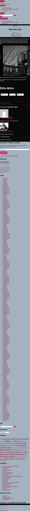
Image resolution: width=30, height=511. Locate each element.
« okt (1, 172)
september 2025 (6, 192)
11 (0, 167)
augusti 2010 (5, 419)
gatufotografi (5, 447)
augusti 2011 (5, 404)
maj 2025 (5, 197)
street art (21, 452)
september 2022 (6, 237)
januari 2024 (5, 217)
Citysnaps (5, 468)
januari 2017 (5, 322)
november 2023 (6, 219)
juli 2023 (5, 224)
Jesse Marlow (6, 475)
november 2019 (6, 280)
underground (3, 460)
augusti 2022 (5, 238)
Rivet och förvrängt (7, 8)
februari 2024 (6, 216)
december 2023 (6, 218)
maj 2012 (5, 392)
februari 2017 (6, 321)
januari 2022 (5, 247)
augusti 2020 (5, 268)
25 (0, 171)
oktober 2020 (6, 266)
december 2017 (6, 308)
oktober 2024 (6, 206)
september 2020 (6, 267)
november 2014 (6, 355)
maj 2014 (5, 362)
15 (6, 167)
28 (5, 171)
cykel (18, 441)
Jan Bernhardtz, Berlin (8, 472)
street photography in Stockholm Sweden (13, 455)
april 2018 (5, 303)
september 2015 (6, 342)
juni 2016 (5, 331)
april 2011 (5, 409)
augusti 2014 (5, 359)
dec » (4, 172)
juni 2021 (5, 256)
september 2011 (6, 402)
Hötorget (17, 447)
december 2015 (6, 338)
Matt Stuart (5, 481)
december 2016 (6, 323)
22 (6, 169)
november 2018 (6, 295)
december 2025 (6, 188)
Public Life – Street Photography (10, 486)
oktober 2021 (6, 251)
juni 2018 (5, 301)
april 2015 (5, 348)
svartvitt (7, 458)
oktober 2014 (6, 356)
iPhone (20, 447)
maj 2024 (5, 212)
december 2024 (6, 203)
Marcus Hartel (6, 478)
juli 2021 (5, 254)
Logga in (5, 496)
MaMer (18, 33)
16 (7, 167)
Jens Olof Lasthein (7, 473)
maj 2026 (5, 182)
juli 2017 (5, 315)
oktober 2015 (6, 341)
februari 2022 (6, 246)
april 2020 (5, 273)
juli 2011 (5, 405)
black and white (23, 439)
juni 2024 (5, 211)
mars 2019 (5, 290)
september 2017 (6, 312)
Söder (12, 458)
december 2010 (6, 414)
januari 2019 (5, 292)
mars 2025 (5, 199)
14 (5, 167)
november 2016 (6, 325)
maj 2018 (5, 302)
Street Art (5, 488)
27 (3, 171)
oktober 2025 (6, 190)
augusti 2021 (5, 253)
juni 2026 (5, 180)
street (17, 452)
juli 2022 (5, 239)
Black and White (12, 439)
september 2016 (6, 327)
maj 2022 (5, 242)
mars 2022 (5, 244)
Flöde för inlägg (6, 497)
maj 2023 (5, 227)
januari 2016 (5, 337)
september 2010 (6, 417)
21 (5, 169)
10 (9, 166)
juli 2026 (5, 179)
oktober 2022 (6, 236)
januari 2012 (5, 397)
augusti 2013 (5, 374)
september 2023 (6, 222)
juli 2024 (5, 209)
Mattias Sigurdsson (7, 483)
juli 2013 (5, 375)
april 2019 (5, 288)
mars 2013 (5, 380)
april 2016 (5, 333)
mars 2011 (5, 410)
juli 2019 (5, 285)
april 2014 (5, 364)
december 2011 (6, 399)
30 (7, 171)
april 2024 (5, 213)
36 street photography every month (10, 466)
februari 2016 (6, 336)
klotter (23, 447)
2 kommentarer (17, 36)
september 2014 (6, 357)
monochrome (5, 450)
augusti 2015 (5, 343)
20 (3, 169)
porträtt (24, 449)
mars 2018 (5, 305)
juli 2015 (5, 345)
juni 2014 (5, 361)
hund (14, 447)
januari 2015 (5, 352)
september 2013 (6, 372)
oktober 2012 (6, 386)
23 (7, 169)
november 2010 (6, 415)
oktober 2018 (6, 296)
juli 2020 (5, 269)
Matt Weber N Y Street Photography (11, 482)
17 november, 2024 (17, 34)
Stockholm (15, 26)
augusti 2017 (5, 313)
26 (2, 171)
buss (1, 441)
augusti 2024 (5, 208)
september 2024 (6, 207)
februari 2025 (6, 201)
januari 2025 (5, 202)
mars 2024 (5, 214)
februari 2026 (6, 185)
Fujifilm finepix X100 (11, 443)
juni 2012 (5, 391)
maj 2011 (5, 407)
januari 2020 (5, 277)
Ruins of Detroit (6, 487)
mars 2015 (5, 350)
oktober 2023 (6, 221)
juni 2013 (5, 376)
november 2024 (6, 204)
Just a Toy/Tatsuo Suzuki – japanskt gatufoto (12, 476)
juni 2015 (5, 346)
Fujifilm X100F (12, 445)
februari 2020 (6, 276)
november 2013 (6, 370)
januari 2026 (5, 187)
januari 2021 (5, 262)
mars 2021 (5, 259)
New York (5, 10)
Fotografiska (24, 441)
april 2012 (5, 394)
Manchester (27, 447)
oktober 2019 (6, 281)
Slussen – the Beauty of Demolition (10, 9)
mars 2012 (5, 395)
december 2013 (6, 369)
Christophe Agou (6, 467)
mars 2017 (5, 320)
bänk (3, 441)
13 (3, 167)
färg (18, 445)
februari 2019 (6, 291)
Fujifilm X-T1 (22, 443)
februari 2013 (6, 381)
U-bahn (25, 458)
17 (9, 167)
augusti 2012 (5, 389)
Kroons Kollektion (7, 477)
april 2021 (5, 258)
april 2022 (5, 243)
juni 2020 (5, 271)
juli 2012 (5, 390)
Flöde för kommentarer (8, 498)
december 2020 (6, 263)
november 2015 (6, 340)
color (15, 441)
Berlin (4, 439)
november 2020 (6, 264)
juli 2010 (5, 420)
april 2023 (5, 228)
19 (2, 169)
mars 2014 (5, 365)
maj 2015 (5, 347)
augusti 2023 (5, 223)
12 (2, 167)
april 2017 (5, 318)
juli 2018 (5, 300)
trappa (16, 458)
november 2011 (6, 400)
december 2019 (6, 278)
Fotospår (2, 2)
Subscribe (4, 152)
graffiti (11, 447)
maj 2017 (5, 317)
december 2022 (6, 233)
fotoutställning (3, 443)
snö (5, 452)
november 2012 (6, 385)
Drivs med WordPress (5, 508)
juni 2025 (5, 195)
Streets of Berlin (6, 490)
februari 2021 (6, 261)
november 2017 (6, 310)
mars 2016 (5, 335)
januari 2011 (5, 412)
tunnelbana (20, 458)
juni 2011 (5, 406)
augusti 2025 (5, 193)
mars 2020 (5, 274)
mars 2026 (5, 184)
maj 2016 (5, 332)
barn (1, 439)
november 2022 (6, 234)
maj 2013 (5, 377)
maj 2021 (5, 257)
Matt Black (5, 480)
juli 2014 (5, 360)
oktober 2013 (6, 371)
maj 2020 (5, 272)
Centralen (11, 441)
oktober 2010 (6, 416)
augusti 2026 (5, 178)
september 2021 (6, 252)
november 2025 (6, 189)
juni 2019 (5, 286)
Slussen (2, 452)
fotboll (21, 441)
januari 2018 (5, 307)
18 (0, 169)
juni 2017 (5, 316)
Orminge (21, 450)
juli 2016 (5, 330)
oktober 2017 (6, 311)
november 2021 (6, 249)
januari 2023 (5, 232)
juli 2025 (5, 194)
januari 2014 (5, 367)
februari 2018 (6, 306)
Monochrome (6, 485)
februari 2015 (6, 351)
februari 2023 (6, 231)
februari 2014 (6, 366)
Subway (2, 458)
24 (9, 169)
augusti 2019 (5, 283)
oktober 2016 (6, 326)
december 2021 (6, 248)
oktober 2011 (6, 401)
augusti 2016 (5, 328)
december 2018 (6, 293)
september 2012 (6, 387)
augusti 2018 (5, 298)
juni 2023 (5, 226)
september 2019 (6, 282)
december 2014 (6, 354)
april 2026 (5, 183)
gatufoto (23, 445)
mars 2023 (5, 229)
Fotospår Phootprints (7, 470)
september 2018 (6, 297)
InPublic (4, 471)
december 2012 (6, 384)
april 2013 (5, 379)
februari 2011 (6, 411)
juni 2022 (5, 241)
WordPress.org (6, 499)
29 (6, 171)
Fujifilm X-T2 (4, 445)
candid (7, 441)
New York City (14, 450)
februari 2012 (6, 396)
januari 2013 (5, 382)
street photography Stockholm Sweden (21, 456)
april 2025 (5, 198)
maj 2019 (5, 287)
